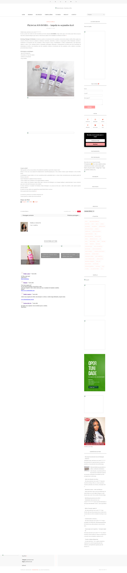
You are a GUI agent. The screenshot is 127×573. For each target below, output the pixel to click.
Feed (103, 127)
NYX (100, 238)
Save (79, 211)
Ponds (86, 243)
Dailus (97, 223)
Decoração (39, 14)
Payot (98, 241)
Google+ (36, 201)
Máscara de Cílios (94, 238)
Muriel (86, 238)
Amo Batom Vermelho (94, 221)
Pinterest (88, 127)
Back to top (102, 569)
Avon (92, 223)
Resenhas (30, 14)
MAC (95, 233)
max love (98, 261)
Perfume (103, 241)
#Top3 (86, 221)
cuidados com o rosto (99, 251)
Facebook (88, 121)
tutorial (87, 268)
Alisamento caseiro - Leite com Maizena (93, 489)
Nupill (86, 241)
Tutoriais (58, 14)
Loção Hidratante (89, 233)
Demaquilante (102, 226)
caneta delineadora (96, 248)
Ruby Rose (98, 243)
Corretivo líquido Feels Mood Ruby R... (30, 255)
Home (23, 14)
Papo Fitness (92, 241)
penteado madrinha (89, 266)
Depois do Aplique (89, 228)
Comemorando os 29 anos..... (91, 518)
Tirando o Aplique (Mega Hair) (91, 539)
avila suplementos (98, 246)
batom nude (87, 248)
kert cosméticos (99, 256)
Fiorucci (97, 228)
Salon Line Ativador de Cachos (91, 479)
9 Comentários (24, 211)
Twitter (30, 201)
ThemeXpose (35, 569)
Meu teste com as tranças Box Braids (92, 162)
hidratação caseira (89, 256)
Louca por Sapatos (96, 231)
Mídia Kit (66, 14)
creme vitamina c (88, 251)
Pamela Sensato (35, 223)
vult (102, 268)
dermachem (87, 253)
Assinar (95, 144)
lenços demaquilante (89, 258)
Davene (102, 223)
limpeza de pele (99, 258)
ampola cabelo (51, 21)
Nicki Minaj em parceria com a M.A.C (92, 498)
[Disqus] (51, 289)
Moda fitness (98, 236)
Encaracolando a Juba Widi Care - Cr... (70, 255)
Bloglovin (95, 127)
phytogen (98, 266)
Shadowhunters (88, 246)
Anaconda (87, 223)
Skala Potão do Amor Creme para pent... (49, 255)
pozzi (103, 266)
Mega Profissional (89, 236)
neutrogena (95, 263)
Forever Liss (87, 231)
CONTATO (74, 14)
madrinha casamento (89, 261)
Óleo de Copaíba (88, 26)
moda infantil (88, 263)
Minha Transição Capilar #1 (91, 508)
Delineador (94, 226)
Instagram (24, 201)
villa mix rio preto (95, 268)
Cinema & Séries (49, 14)
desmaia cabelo (95, 253)
